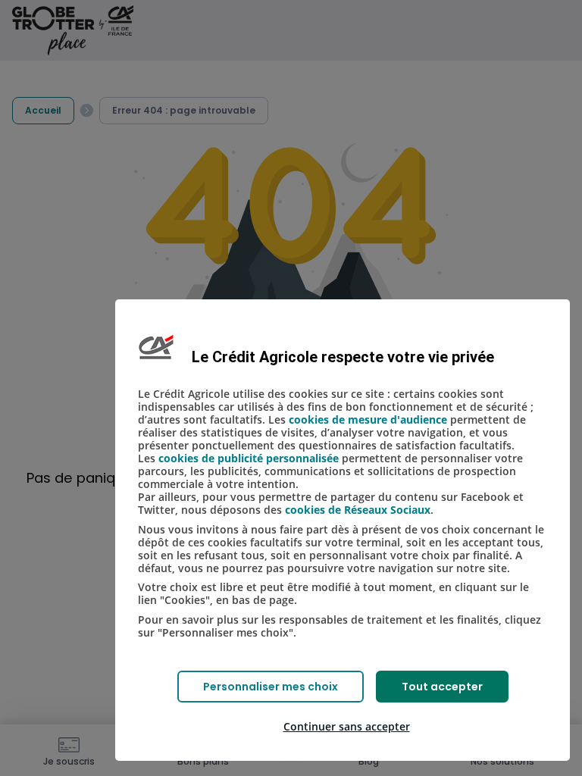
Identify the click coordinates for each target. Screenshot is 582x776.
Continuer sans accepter (346, 726)
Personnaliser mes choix (270, 686)
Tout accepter (442, 686)
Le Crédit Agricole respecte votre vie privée (343, 357)
